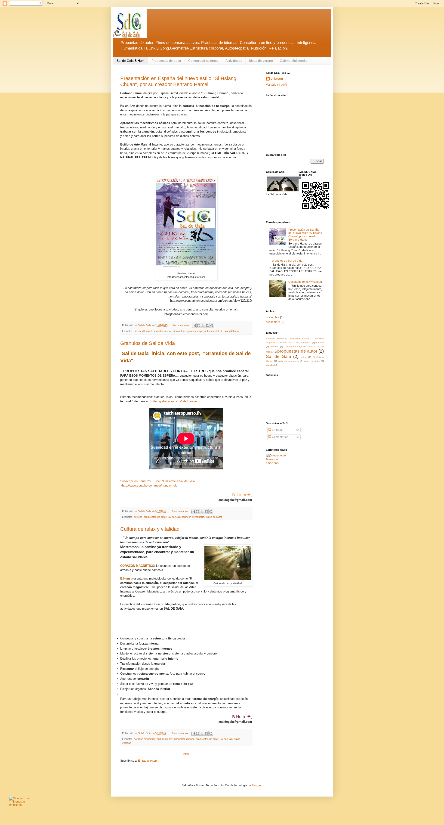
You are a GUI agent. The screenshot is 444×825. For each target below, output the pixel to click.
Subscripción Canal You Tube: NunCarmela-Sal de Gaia (157, 481)
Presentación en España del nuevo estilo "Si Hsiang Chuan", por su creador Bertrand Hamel (178, 81)
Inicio (186, 754)
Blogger (257, 785)
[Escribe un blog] (198, 325)
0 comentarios (181, 325)
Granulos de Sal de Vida (147, 343)
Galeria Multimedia (293, 60)
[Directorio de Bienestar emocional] (277, 463)
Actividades (233, 60)
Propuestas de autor (166, 60)
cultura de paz (165, 739)
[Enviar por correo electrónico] (194, 325)
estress (138, 516)
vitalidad (126, 742)
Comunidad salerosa (203, 60)
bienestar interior (162, 331)
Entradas (277, 429)
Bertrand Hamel (142, 331)
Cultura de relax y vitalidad (149, 529)
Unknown (277, 78)
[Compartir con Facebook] (207, 325)
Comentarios (279, 437)
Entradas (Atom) (148, 760)
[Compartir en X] (203, 325)
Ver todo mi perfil (276, 84)
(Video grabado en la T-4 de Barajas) (174, 401)
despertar (179, 739)
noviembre (272, 317)
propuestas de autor (155, 516)
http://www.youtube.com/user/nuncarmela (149, 485)
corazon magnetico (144, 739)
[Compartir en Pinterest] (212, 325)
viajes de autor (214, 516)
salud (237, 739)
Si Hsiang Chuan (229, 331)
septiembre (273, 322)
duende (190, 739)
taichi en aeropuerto (193, 516)
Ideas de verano (261, 60)
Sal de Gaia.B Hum (131, 60)
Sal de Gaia (145, 325)
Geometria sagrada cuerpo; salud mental (196, 331)
